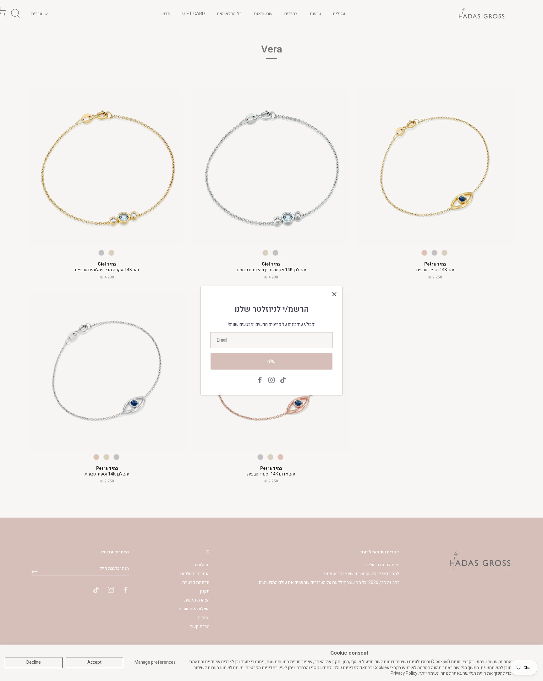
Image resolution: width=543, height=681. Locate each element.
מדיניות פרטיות (196, 582)
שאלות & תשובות (194, 609)
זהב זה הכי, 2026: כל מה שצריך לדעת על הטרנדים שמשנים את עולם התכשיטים (329, 582)
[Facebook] (260, 379)
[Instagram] (271, 379)
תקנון (205, 591)
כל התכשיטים (229, 13)
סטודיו (204, 617)
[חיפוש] (15, 13)
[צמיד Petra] (435, 167)
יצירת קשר (200, 626)
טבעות (315, 13)
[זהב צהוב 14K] (111, 252)
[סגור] (334, 294)
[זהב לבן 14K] (101, 252)
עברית (36, 13)
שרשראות (263, 13)
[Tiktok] (283, 379)
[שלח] (34, 571)
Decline (33, 662)
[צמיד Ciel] (107, 167)
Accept (94, 662)
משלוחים (202, 565)
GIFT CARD (193, 13)
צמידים (291, 13)
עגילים (339, 13)
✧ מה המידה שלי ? (382, 565)
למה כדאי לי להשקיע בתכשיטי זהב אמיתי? (361, 573)
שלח (271, 361)
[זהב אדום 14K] (424, 252)
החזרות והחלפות (195, 573)
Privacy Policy (404, 673)
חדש (166, 13)
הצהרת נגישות (197, 600)
